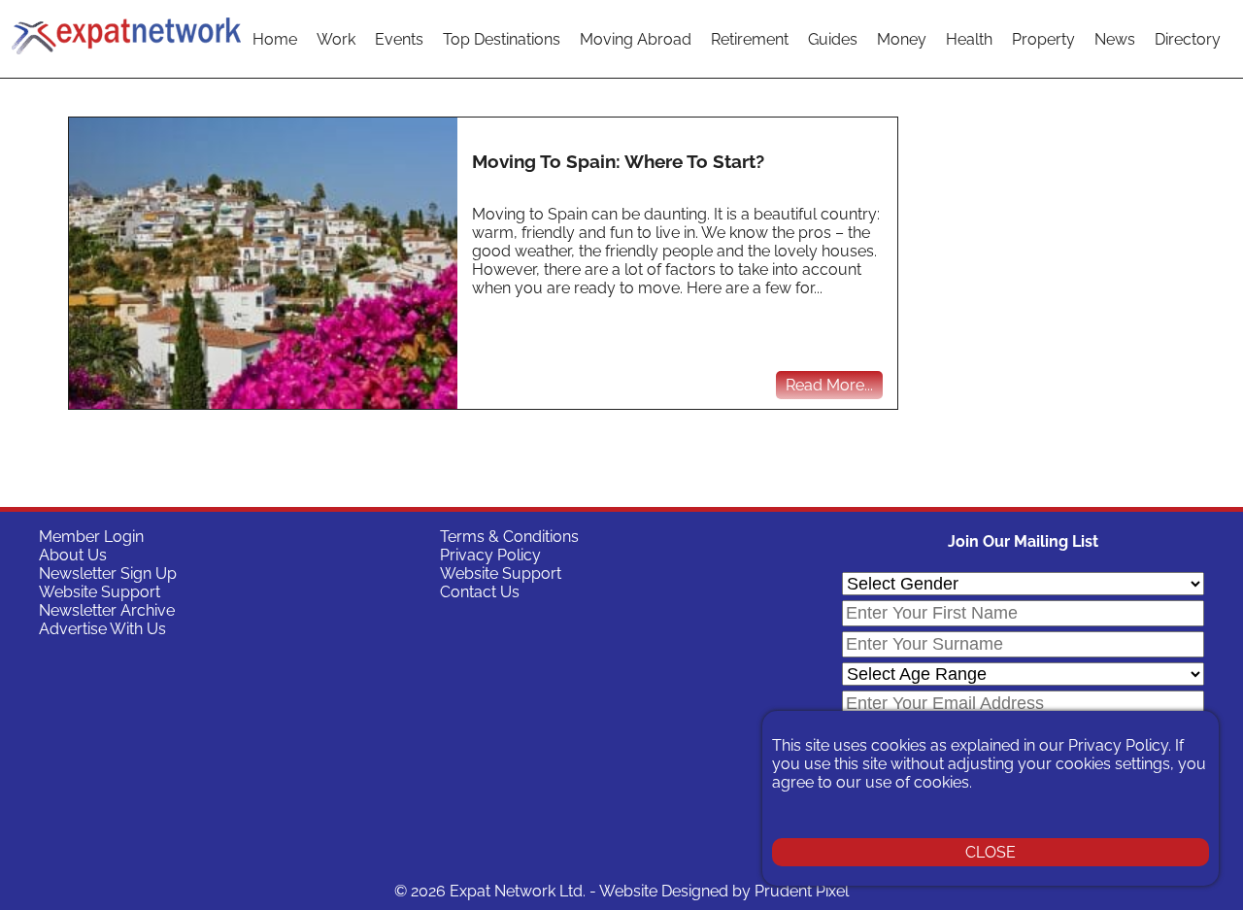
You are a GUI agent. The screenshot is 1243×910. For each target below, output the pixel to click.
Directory (1188, 39)
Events (399, 39)
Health (969, 39)
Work (336, 39)
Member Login (91, 536)
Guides (832, 39)
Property (1043, 39)
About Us (73, 555)
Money (901, 39)
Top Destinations (501, 39)
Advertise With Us (102, 629)
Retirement (750, 39)
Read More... (829, 385)
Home (274, 39)
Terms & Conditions (509, 536)
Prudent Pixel (802, 891)
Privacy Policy (490, 555)
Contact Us (480, 592)
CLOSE (990, 852)
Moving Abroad (635, 39)
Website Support (99, 592)
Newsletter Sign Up (108, 573)
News (1114, 39)
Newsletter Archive (107, 610)
